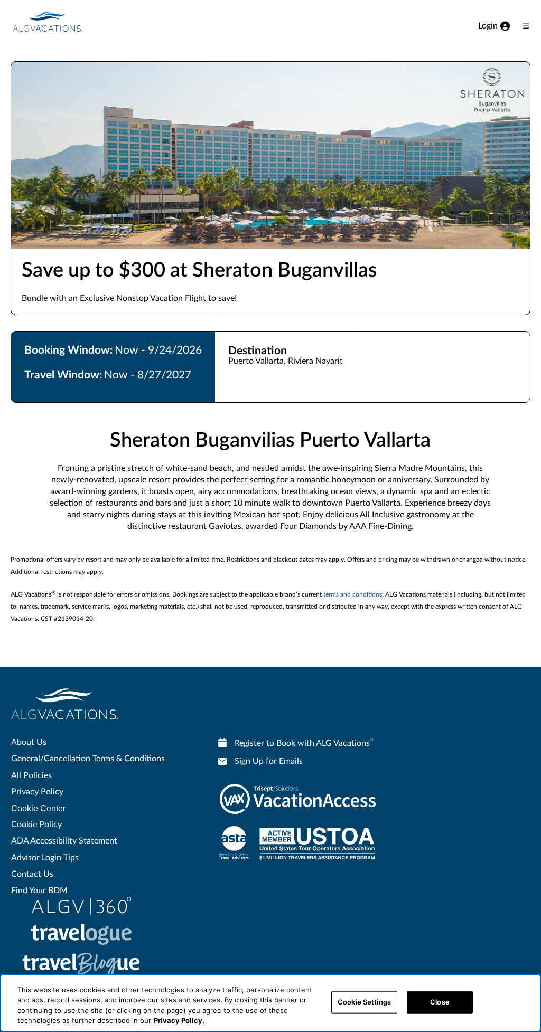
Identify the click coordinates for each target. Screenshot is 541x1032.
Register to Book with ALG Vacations (304, 742)
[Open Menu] (525, 26)
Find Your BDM (39, 890)
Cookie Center (38, 808)
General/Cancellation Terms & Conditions (88, 758)
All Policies (31, 775)
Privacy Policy (37, 792)
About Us (28, 742)
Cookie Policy (36, 824)
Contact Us (32, 874)
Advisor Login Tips (45, 858)
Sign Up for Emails (269, 761)
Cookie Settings (364, 1002)
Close (440, 1002)
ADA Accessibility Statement (64, 841)
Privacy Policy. (179, 1020)
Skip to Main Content (40, 0)
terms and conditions (352, 594)
